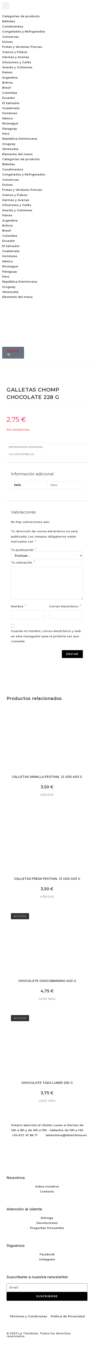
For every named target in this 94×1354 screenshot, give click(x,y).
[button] (5, 5)
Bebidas (8, 21)
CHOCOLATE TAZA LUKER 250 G (47, 1083)
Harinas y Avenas (15, 57)
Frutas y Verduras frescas (22, 46)
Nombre (18, 606)
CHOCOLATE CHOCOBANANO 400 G (47, 981)
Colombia (9, 93)
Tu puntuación (23, 549)
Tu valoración (23, 562)
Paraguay (9, 128)
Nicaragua (10, 123)
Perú (5, 133)
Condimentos (12, 26)
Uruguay (9, 144)
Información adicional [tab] (26, 446)
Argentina (10, 77)
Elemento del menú (17, 154)
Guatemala (10, 108)
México (7, 118)
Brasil (6, 87)
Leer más (47, 998)
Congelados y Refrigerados (23, 31)
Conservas (10, 36)
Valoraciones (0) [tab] (21, 454)
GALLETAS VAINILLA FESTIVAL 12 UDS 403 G (47, 777)
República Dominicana (19, 138)
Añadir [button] (47, 794)
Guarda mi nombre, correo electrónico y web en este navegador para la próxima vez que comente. (46, 636)
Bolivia (7, 82)
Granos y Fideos (14, 52)
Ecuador (8, 98)
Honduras (9, 113)
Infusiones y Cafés (16, 62)
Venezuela (10, 149)
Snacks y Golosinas (17, 67)
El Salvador (11, 103)
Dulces (7, 41)
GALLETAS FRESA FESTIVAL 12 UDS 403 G (47, 879)
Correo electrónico (65, 606)
